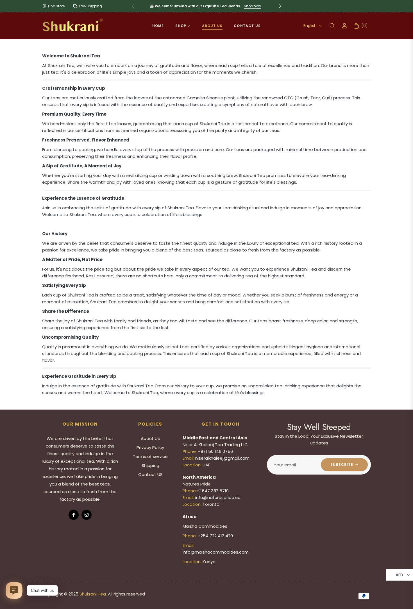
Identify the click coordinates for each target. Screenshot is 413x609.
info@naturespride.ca (217, 497)
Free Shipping (90, 6)
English (310, 25)
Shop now (252, 6)
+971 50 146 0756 (215, 451)
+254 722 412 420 (215, 536)
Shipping (150, 465)
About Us (150, 438)
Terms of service (150, 456)
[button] (280, 6)
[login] (344, 26)
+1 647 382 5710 (213, 491)
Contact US (150, 474)
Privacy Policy (150, 447)
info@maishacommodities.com (216, 552)
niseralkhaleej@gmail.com (222, 458)
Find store (56, 6)
